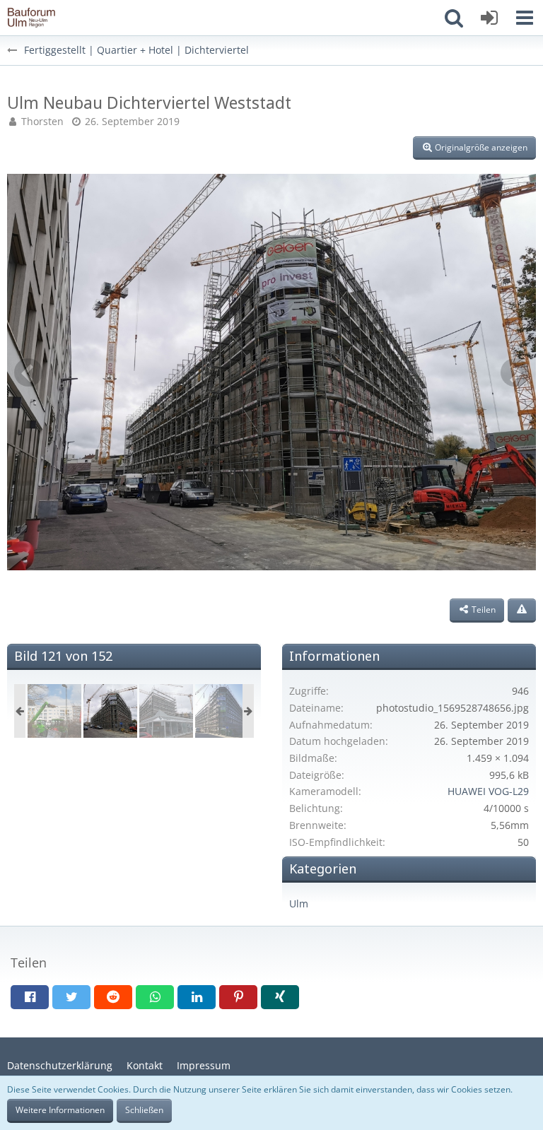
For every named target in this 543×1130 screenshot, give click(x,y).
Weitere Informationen (60, 1110)
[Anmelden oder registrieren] (489, 18)
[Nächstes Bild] (515, 372)
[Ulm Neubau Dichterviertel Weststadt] (110, 711)
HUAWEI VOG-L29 (488, 791)
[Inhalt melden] (522, 611)
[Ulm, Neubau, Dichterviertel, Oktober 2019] (222, 711)
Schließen (144, 1110)
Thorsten (42, 121)
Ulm (298, 903)
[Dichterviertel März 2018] (54, 711)
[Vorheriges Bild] (28, 372)
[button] (524, 18)
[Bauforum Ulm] (31, 18)
